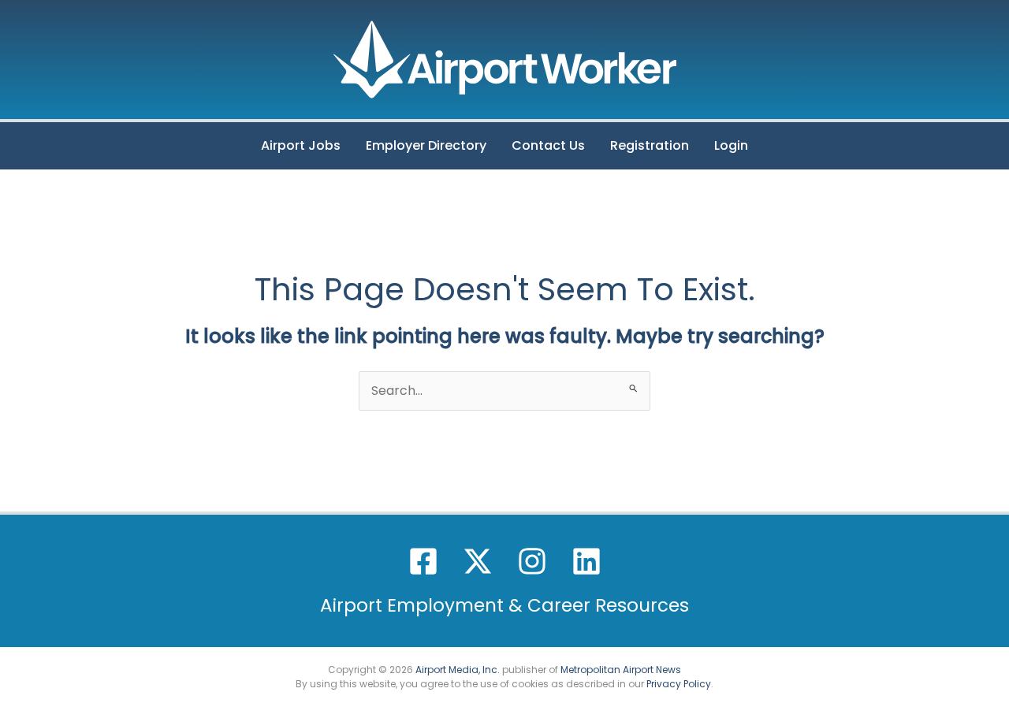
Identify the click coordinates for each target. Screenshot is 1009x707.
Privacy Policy (678, 683)
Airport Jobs (301, 145)
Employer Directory (426, 145)
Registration (649, 145)
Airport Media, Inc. (457, 669)
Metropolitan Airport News (620, 669)
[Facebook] (423, 561)
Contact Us (548, 145)
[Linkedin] (586, 561)
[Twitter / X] (478, 561)
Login (731, 145)
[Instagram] (532, 561)
